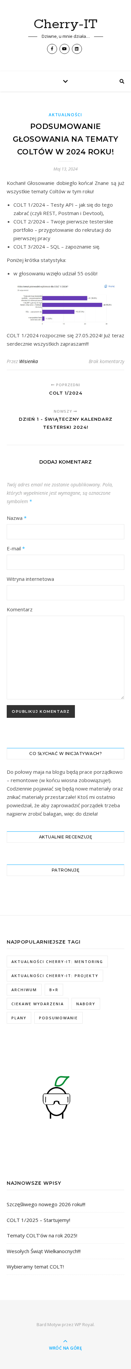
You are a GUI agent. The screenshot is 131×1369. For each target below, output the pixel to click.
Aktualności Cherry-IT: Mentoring (57, 961)
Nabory (85, 1003)
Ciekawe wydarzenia (37, 1003)
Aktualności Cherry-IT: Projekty (54, 975)
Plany (19, 1017)
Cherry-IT (65, 24)
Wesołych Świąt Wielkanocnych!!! (44, 1251)
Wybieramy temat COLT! (35, 1266)
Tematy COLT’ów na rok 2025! (42, 1235)
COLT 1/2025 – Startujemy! (38, 1220)
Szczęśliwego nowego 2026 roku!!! (46, 1204)
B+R (53, 989)
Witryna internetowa (30, 578)
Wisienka (28, 361)
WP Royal (84, 1324)
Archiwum (24, 989)
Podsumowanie (58, 1017)
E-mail (16, 548)
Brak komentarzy (106, 361)
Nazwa (17, 518)
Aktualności (65, 115)
